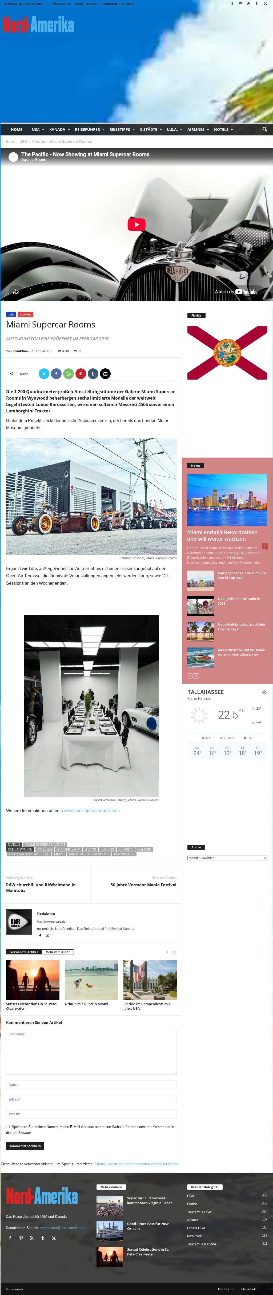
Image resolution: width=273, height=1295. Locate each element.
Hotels (221, 129)
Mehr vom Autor (58, 952)
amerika (45, 849)
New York (194, 1236)
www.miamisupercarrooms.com (90, 810)
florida (126, 849)
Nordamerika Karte (118, 4)
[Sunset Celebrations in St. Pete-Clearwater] (32, 980)
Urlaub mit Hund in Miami (86, 1003)
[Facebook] (232, 4)
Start (10, 141)
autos (90, 849)
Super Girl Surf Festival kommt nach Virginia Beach (149, 1200)
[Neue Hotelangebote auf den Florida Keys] (200, 632)
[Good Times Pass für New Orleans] (110, 1231)
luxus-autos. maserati (29, 854)
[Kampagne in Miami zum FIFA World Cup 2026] (200, 581)
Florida (38, 141)
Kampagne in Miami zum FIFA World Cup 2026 (242, 575)
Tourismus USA (199, 1212)
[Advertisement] (137, 82)
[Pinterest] (241, 4)
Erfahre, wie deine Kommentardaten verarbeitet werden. (137, 1164)
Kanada (57, 129)
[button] (265, 129)
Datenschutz (247, 1289)
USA (36, 129)
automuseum (69, 849)
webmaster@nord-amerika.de (62, 1228)
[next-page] (174, 952)
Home (16, 129)
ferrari (107, 849)
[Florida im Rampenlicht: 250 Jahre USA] (150, 980)
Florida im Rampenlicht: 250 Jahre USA (146, 1006)
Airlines (195, 129)
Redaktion (20, 351)
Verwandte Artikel (24, 952)
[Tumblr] (257, 4)
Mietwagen (62, 4)
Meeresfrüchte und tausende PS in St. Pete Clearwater (241, 652)
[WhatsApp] (68, 373)
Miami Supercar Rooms (45, 845)
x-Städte (148, 129)
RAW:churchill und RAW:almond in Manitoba (41, 887)
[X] (265, 4)
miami (59, 854)
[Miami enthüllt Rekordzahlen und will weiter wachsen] (227, 500)
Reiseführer (87, 129)
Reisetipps (120, 129)
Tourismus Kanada (201, 1244)
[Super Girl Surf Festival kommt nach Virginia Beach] (110, 1206)
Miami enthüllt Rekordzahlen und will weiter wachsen (222, 535)
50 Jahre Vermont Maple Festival (143, 884)
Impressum (225, 1289)
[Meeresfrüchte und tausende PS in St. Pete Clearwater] (200, 658)
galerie (144, 849)
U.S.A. (172, 129)
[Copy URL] (117, 373)
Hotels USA (196, 1228)
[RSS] (249, 4)
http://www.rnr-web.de (51, 921)
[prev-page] (167, 952)
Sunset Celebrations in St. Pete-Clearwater (31, 1006)
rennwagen (124, 854)
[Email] (105, 373)
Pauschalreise (86, 4)
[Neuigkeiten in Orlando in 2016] (200, 606)
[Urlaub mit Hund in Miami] (91, 980)
